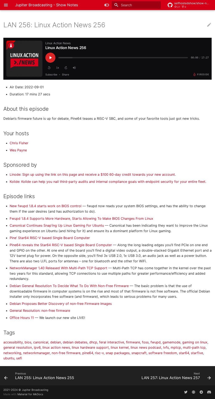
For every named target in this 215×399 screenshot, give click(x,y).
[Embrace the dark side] (106, 5)
